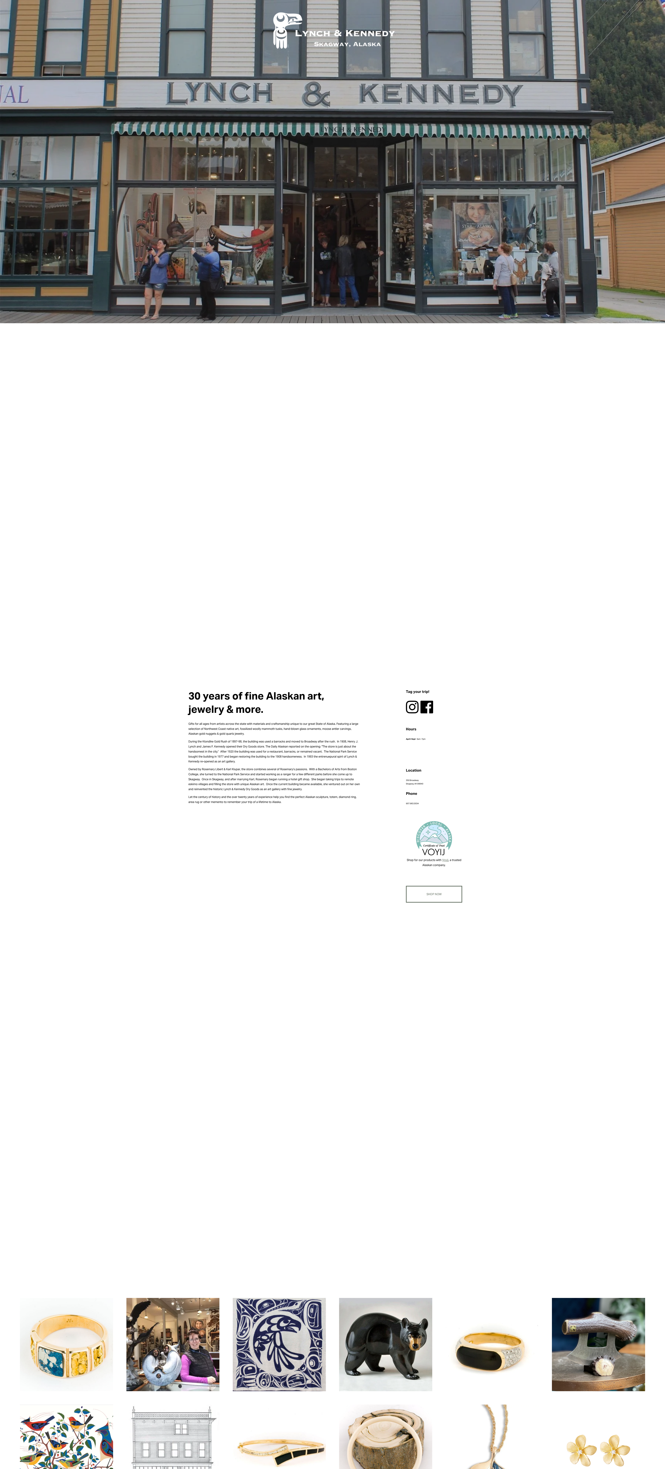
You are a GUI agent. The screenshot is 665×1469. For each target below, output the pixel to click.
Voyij (445, 860)
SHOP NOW (434, 894)
